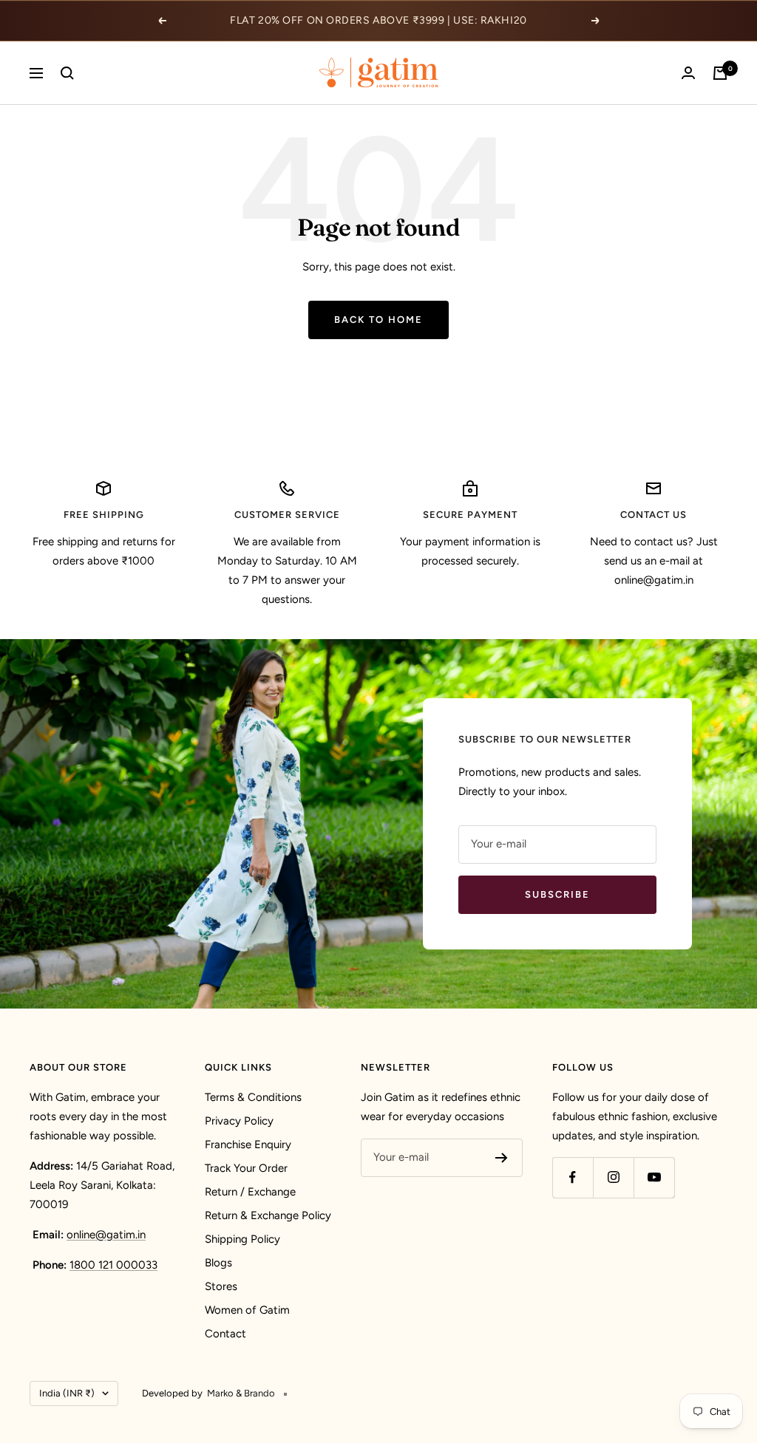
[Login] (688, 72)
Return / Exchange (250, 1191)
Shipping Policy (242, 1239)
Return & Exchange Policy (268, 1215)
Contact (225, 1333)
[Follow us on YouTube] (654, 1177)
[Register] (501, 1158)
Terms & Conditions (253, 1097)
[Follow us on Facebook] (572, 1177)
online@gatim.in (106, 1234)
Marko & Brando (241, 1393)
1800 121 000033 (113, 1265)
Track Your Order (246, 1168)
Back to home (378, 319)
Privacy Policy (239, 1121)
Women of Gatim (247, 1310)
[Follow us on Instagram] (613, 1177)
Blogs (218, 1262)
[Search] (67, 73)
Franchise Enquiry (248, 1144)
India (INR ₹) (67, 1393)
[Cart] (720, 73)
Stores (221, 1286)
